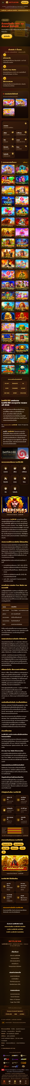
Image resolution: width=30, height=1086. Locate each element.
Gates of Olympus (15, 999)
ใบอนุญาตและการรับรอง (15, 966)
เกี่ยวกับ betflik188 (15, 955)
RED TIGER (6, 393)
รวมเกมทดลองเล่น (15, 994)
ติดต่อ (2, 1045)
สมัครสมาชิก (25, 2)
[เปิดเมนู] (3, 2)
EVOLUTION (23, 393)
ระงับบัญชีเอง (15, 979)
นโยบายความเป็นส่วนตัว (16, 1078)
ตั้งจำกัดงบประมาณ (15, 981)
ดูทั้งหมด (25, 162)
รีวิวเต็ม (13, 1029)
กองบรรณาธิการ (15, 958)
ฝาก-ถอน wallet (19, 1038)
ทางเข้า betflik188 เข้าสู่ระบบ (7, 1038)
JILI (23, 383)
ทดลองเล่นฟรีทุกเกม (10, 1043)
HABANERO (15, 388)
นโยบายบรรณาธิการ (15, 961)
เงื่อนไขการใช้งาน (25, 1078)
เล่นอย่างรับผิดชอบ (15, 976)
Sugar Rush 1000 (15, 1002)
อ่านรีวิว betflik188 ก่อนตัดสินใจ (15, 932)
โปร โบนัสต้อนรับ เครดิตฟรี (13, 1033)
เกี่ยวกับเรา (3, 1031)
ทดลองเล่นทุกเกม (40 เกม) (8, 1048)
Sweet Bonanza (15, 997)
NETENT (15, 393)
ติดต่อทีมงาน (15, 964)
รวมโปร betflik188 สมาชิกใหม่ (15, 929)
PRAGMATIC (15, 383)
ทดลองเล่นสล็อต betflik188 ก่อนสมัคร (15, 926)
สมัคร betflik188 (11, 1036)
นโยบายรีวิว (18, 1031)
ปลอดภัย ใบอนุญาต (20, 1029)
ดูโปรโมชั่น (7, 36)
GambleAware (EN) (15, 984)
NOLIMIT (23, 388)
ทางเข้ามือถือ (4, 1040)
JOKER (6, 388)
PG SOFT (7, 383)
